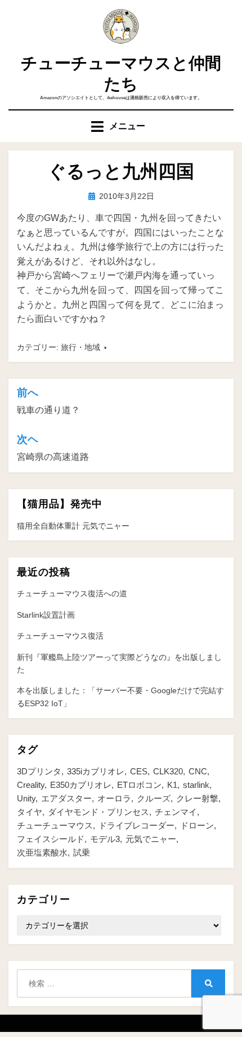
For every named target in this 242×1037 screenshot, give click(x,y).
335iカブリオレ (95, 771)
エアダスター (66, 798)
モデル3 (105, 839)
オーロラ (114, 798)
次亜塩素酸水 (42, 852)
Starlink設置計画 (46, 614)
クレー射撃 (197, 798)
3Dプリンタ (39, 771)
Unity (26, 798)
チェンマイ (176, 812)
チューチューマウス (55, 825)
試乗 (81, 852)
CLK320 (168, 771)
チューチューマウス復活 (60, 635)
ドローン (197, 825)
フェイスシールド (50, 839)
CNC (198, 771)
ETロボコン (139, 785)
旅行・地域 (80, 347)
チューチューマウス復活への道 (72, 593)
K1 (172, 785)
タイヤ (29, 812)
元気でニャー (151, 839)
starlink (196, 785)
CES (138, 771)
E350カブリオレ (80, 785)
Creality (30, 785)
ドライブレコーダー (136, 825)
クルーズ (154, 798)
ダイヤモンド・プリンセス (98, 812)
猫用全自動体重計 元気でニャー (73, 525)
